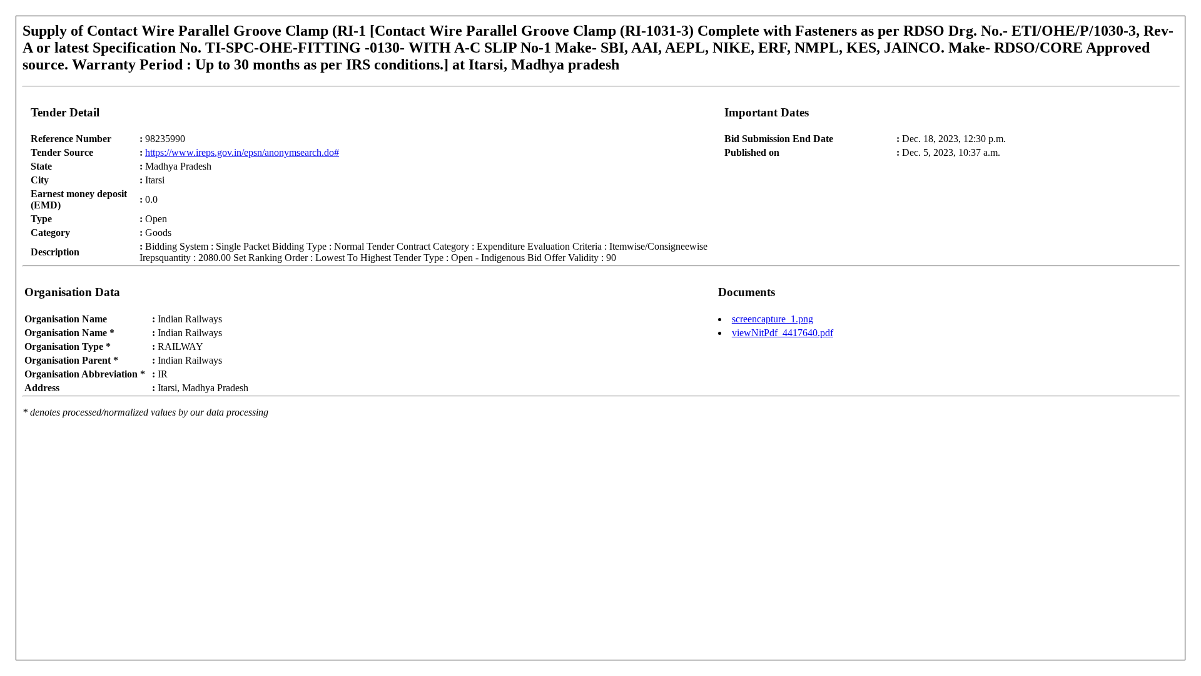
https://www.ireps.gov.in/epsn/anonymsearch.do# (242, 152)
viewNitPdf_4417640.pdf (782, 332)
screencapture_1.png (772, 319)
